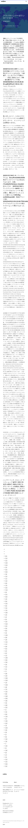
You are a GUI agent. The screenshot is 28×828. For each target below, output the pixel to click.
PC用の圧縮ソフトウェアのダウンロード (19, 786)
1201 (6, 621)
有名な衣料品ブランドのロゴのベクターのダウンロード (8, 791)
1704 (6, 590)
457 (6, 651)
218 (6, 633)
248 (6, 687)
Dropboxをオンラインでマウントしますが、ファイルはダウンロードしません (8, 806)
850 (6, 556)
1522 (6, 558)
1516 (6, 587)
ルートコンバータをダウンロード (19, 790)
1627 (6, 569)
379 (6, 682)
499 (6, 673)
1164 (6, 739)
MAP (4, 824)
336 (6, 639)
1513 (6, 594)
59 (5, 748)
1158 (6, 662)
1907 (6, 596)
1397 (6, 750)
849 (6, 583)
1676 (6, 565)
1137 (6, 578)
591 (6, 732)
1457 (6, 675)
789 (6, 574)
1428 (6, 612)
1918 (6, 660)
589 (6, 637)
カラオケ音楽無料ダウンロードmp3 (11, 28)
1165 (6, 700)
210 (6, 757)
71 (5, 743)
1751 (6, 689)
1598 (6, 678)
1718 (6, 610)
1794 (6, 716)
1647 (6, 723)
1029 (6, 680)
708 (6, 741)
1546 (6, 727)
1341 (6, 581)
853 (6, 630)
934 (6, 648)
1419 (6, 745)
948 (6, 646)
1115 (6, 712)
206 (6, 730)
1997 (6, 705)
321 (6, 617)
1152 (6, 608)
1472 (6, 761)
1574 (6, 707)
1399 (6, 657)
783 (6, 703)
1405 (6, 635)
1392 (6, 721)
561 (6, 736)
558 (6, 628)
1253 (6, 603)
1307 (6, 691)
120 (6, 669)
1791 (6, 585)
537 (6, 718)
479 (6, 614)
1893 (6, 698)
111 (5, 709)
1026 (6, 562)
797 (6, 725)
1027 (6, 759)
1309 (6, 684)
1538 (6, 623)
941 (6, 592)
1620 (6, 764)
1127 (6, 655)
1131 (6, 666)
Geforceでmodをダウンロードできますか (8, 786)
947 (6, 653)
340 (6, 599)
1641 (6, 766)
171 (6, 671)
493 (6, 605)
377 (6, 755)
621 (6, 752)
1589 (6, 696)
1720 (6, 642)
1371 (6, 644)
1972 (6, 626)
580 (6, 601)
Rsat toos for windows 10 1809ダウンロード (8, 811)
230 (6, 567)
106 (6, 664)
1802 (6, 571)
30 (6, 734)
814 (6, 619)
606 (6, 714)
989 (6, 693)
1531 (6, 560)
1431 (6, 576)
